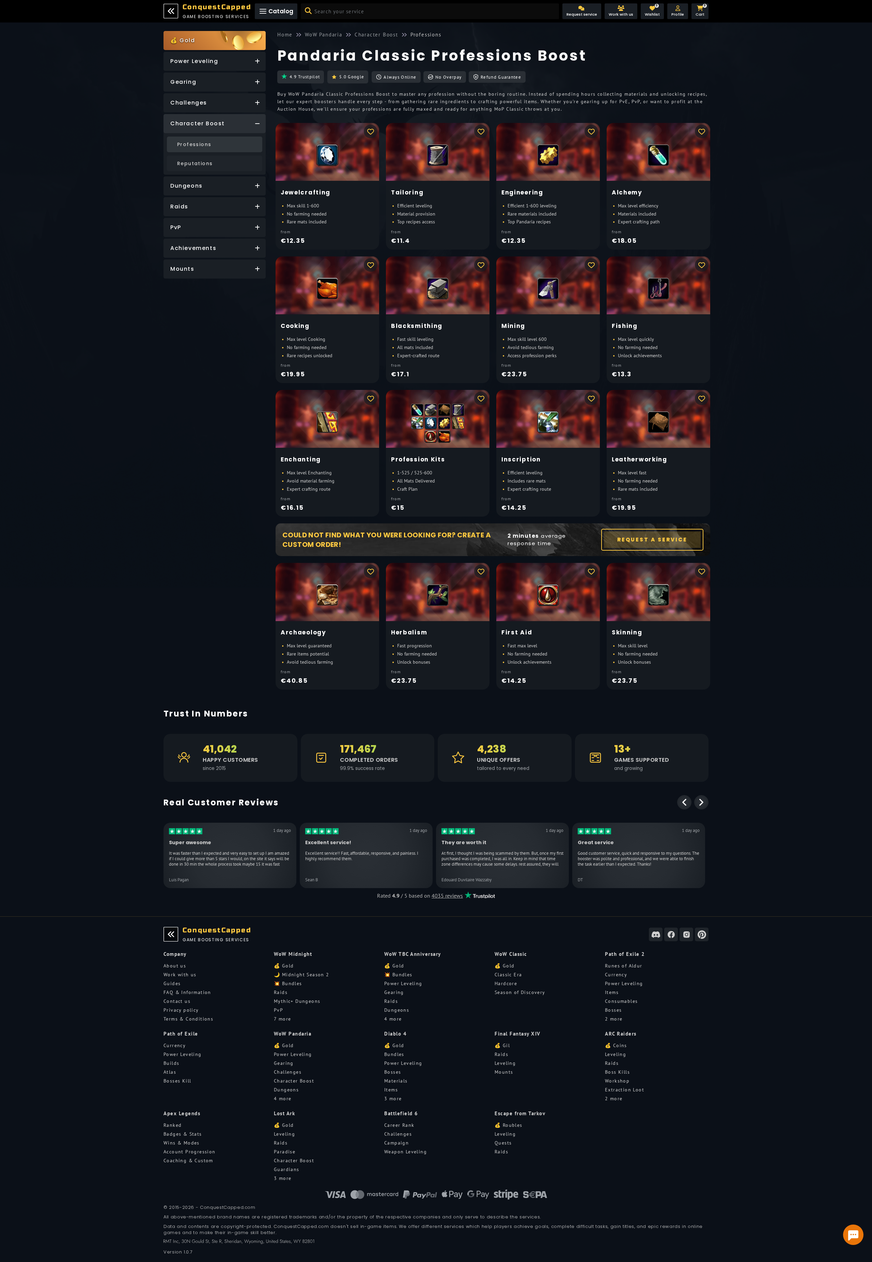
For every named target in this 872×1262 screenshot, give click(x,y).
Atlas (170, 1072)
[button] (677, 11)
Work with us (180, 975)
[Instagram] (686, 934)
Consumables (621, 1001)
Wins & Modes (182, 1143)
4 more (393, 1019)
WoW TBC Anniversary (412, 954)
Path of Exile (181, 1033)
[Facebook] (671, 934)
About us (175, 966)
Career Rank (399, 1125)
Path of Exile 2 (625, 954)
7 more (282, 1019)
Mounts (504, 1072)
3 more (393, 1098)
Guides (172, 983)
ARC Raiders (621, 1033)
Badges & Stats (183, 1134)
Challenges (287, 1072)
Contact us (177, 1001)
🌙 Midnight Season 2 (301, 975)
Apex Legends (182, 1113)
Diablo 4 (395, 1033)
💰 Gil (502, 1045)
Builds (171, 1063)
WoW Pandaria (292, 1033)
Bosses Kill (177, 1081)
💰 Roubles (509, 1125)
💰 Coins (616, 1045)
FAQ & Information (187, 992)
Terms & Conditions (188, 1019)
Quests (503, 1143)
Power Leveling (403, 983)
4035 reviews (447, 895)
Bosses (613, 1010)
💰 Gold (284, 966)
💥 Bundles (288, 983)
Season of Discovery (520, 992)
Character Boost (294, 1081)
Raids (280, 992)
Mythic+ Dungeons (297, 1001)
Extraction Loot (624, 1090)
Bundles (394, 1054)
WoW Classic (511, 954)
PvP (278, 1010)
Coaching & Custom (188, 1160)
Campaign (396, 1143)
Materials (396, 1081)
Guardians (286, 1169)
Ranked (173, 1125)
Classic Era (508, 975)
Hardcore (506, 983)
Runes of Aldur (623, 966)
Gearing (394, 992)
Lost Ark (284, 1113)
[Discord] (656, 934)
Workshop (617, 1081)
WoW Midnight (293, 954)
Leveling (505, 1063)
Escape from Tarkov (520, 1113)
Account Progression (190, 1152)
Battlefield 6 (401, 1113)
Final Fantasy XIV (518, 1033)
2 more (613, 1019)
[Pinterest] (701, 934)
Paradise (284, 1152)
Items (612, 992)
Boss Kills (617, 1072)
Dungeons (396, 1010)
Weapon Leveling (405, 1152)
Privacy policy (181, 1010)
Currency (616, 975)
